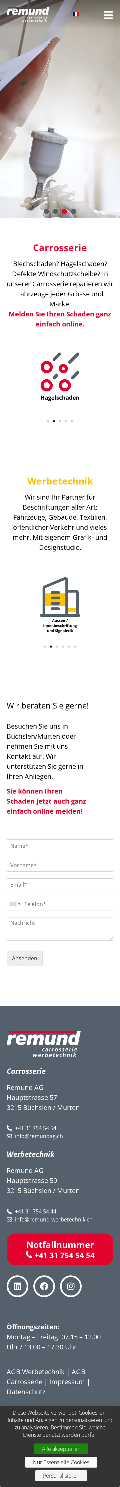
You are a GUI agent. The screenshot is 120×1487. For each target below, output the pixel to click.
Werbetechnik (60, 480)
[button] (46, 211)
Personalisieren (61, 1475)
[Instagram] (71, 1286)
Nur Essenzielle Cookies (61, 1462)
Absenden (24, 958)
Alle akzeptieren (61, 1449)
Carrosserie (60, 247)
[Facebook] (44, 1286)
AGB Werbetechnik (36, 1371)
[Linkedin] (17, 1286)
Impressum (67, 1381)
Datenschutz (26, 1391)
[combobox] (14, 904)
